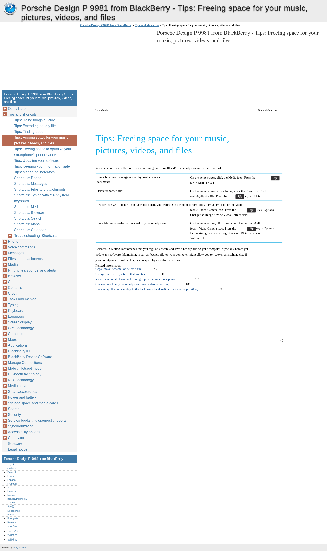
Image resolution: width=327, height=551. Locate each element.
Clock (12, 293)
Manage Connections (25, 363)
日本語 (11, 506)
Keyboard (15, 311)
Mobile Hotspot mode (25, 368)
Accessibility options (24, 432)
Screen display (20, 322)
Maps (12, 339)
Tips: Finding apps (28, 132)
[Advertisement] (116, 60)
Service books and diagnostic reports (37, 420)
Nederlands (13, 510)
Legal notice (17, 449)
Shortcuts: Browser (29, 212)
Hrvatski (11, 491)
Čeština (11, 468)
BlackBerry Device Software (30, 357)
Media (13, 264)
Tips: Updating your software (36, 160)
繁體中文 (12, 539)
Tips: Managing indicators (34, 172)
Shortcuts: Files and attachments (40, 189)
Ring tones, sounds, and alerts (32, 270)
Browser (14, 276)
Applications (18, 345)
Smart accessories (22, 391)
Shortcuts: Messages (30, 184)
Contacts (15, 287)
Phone (13, 241)
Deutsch (11, 472)
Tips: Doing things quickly (34, 120)
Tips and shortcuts (147, 25)
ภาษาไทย (12, 526)
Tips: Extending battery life (35, 126)
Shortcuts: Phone (27, 178)
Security (14, 415)
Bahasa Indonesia (17, 498)
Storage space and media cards (33, 403)
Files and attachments (25, 259)
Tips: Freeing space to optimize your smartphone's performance (42, 152)
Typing (13, 305)
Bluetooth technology (24, 374)
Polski (10, 514)
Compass (15, 334)
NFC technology (21, 380)
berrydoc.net (19, 547)
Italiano (11, 502)
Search (13, 409)
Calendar (15, 282)
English (11, 476)
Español (11, 480)
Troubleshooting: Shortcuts (35, 236)
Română (11, 522)
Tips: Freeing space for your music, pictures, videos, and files (41, 140)
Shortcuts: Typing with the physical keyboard (41, 198)
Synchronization (21, 426)
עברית (10, 487)
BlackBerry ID (19, 351)
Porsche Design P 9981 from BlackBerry (10, 9)
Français (12, 483)
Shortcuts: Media (27, 207)
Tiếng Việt (12, 531)
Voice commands (21, 247)
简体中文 (12, 535)
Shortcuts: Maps (27, 224)
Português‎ (12, 518)
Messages (16, 253)
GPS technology (21, 328)
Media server (18, 386)
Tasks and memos (22, 299)
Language (16, 316)
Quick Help (17, 108)
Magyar (11, 495)
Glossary (15, 443)
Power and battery (22, 397)
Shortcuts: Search (28, 218)
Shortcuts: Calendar (30, 230)
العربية (10, 464)
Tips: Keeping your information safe (42, 166)
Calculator (16, 438)
